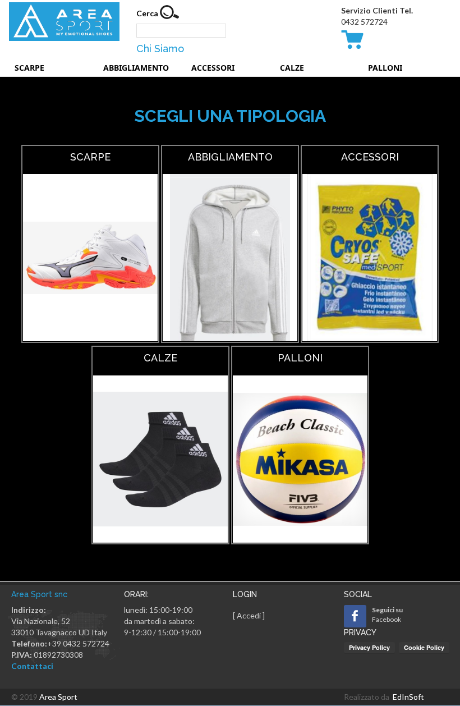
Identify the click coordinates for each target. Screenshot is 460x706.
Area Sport (58, 697)
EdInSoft (408, 697)
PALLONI (385, 67)
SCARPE (29, 67)
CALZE (292, 67)
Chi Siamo (160, 48)
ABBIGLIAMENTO (136, 67)
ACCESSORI (212, 67)
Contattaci (32, 666)
